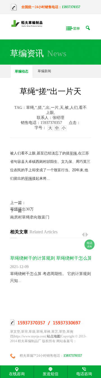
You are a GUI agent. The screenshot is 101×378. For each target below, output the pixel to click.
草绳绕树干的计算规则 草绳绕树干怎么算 (51, 258)
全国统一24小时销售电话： (41, 7)
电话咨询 (84, 374)
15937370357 (71, 7)
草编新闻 (44, 71)
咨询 (89, 244)
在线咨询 (17, 374)
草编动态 (21, 71)
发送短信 (50, 374)
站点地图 (53, 336)
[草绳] (28, 24)
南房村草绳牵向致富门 (29, 217)
